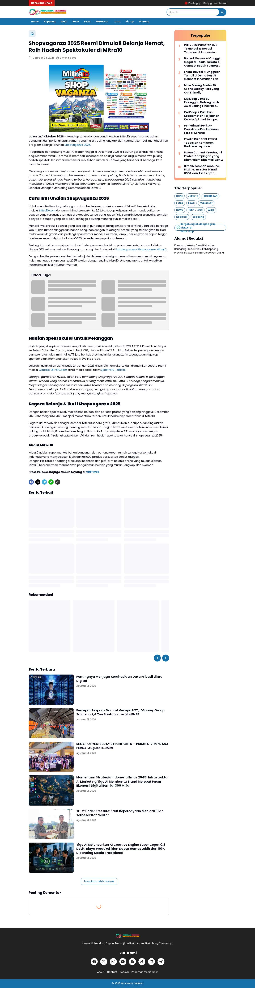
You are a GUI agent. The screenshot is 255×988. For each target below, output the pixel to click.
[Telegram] (44, 482)
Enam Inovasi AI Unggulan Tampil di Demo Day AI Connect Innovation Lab (202, 75)
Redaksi (124, 972)
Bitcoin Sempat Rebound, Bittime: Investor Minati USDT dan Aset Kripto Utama (202, 169)
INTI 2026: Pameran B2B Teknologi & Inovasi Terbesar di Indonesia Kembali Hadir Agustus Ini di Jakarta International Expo (203, 48)
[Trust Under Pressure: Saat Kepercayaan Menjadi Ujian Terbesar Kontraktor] (51, 824)
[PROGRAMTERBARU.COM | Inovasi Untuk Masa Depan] (48, 12)
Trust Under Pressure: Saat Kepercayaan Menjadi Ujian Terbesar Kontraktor (120, 813)
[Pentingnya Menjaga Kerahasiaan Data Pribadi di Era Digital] (51, 690)
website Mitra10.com (53, 370)
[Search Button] (222, 12)
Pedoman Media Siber (144, 972)
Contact (112, 972)
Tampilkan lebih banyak (99, 881)
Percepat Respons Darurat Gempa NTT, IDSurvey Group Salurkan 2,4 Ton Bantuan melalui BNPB (120, 712)
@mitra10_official (113, 370)
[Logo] (127, 936)
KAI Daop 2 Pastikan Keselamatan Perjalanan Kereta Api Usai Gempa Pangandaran (201, 116)
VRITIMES (93, 472)
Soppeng (50, 21)
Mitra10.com (47, 211)
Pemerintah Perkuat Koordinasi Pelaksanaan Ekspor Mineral (201, 129)
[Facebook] (31, 482)
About (100, 972)
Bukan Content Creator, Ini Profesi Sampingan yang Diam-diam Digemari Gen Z (203, 156)
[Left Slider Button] (157, 658)
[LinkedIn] (151, 961)
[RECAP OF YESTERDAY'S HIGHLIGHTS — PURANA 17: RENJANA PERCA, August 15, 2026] (51, 757)
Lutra (117, 21)
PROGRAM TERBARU (132, 983)
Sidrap (130, 21)
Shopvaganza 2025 (77, 145)
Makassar (102, 21)
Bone (76, 21)
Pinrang (144, 21)
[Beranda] (32, 33)
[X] (37, 482)
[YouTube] (122, 961)
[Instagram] (113, 961)
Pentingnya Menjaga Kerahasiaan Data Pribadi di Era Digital (206, 3)
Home (35, 21)
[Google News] (132, 961)
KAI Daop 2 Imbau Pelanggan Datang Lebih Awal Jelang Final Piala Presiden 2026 (201, 102)
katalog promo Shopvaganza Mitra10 (141, 249)
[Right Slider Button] (165, 658)
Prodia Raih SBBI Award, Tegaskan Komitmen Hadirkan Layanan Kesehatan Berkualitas (201, 142)
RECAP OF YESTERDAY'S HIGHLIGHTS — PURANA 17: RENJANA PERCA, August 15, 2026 (122, 746)
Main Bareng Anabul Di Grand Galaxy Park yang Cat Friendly (201, 89)
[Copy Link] (57, 482)
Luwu (87, 21)
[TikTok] (141, 961)
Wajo (64, 21)
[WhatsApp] (51, 482)
